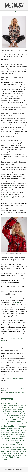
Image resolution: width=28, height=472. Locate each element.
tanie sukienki (6, 451)
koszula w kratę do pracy (18, 56)
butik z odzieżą (13, 407)
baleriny (8, 196)
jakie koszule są (5, 56)
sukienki (17, 320)
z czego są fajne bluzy (16, 459)
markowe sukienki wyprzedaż (13, 426)
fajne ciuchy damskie (14, 412)
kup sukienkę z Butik (13, 422)
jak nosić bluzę (19, 419)
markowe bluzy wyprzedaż (14, 424)
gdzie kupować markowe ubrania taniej (13, 412)
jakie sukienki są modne (12, 418)
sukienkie (13, 445)
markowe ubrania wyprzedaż (12, 428)
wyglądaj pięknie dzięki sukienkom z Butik (13, 456)
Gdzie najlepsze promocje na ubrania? (13, 416)
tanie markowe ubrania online (16, 449)
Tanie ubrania (16, 451)
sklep (3, 344)
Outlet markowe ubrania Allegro (13, 437)
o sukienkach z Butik (13, 436)
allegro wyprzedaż (8, 403)
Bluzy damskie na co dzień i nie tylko (15, 392)
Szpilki (9, 185)
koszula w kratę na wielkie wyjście (11, 58)
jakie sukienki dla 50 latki (10, 417)
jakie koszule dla (22, 54)
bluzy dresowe (20, 405)
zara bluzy (9, 459)
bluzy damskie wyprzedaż (12, 405)
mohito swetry (16, 432)
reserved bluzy (10, 442)
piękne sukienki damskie (12, 439)
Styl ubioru (6, 54)
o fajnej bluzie (15, 434)
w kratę (17, 302)
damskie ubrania (11, 410)
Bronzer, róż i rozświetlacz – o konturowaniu (16, 378)
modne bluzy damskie (8, 430)
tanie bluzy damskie (11, 445)
